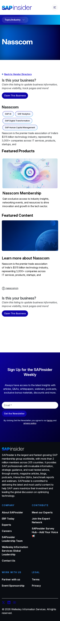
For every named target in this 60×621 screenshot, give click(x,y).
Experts (6, 524)
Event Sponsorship (13, 585)
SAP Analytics (24, 114)
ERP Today (8, 518)
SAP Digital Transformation (17, 121)
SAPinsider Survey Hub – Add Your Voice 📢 (45, 532)
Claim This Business (15, 95)
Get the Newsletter (14, 413)
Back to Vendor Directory (18, 74)
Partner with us (11, 579)
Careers (7, 531)
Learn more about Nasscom (25, 258)
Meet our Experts (42, 512)
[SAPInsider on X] (3, 603)
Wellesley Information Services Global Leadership (15, 550)
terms (50, 420)
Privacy (36, 585)
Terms (36, 579)
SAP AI (8, 114)
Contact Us (8, 560)
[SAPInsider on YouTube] (14, 603)
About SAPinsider (12, 512)
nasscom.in (11, 288)
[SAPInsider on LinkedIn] (8, 603)
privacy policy (30, 423)
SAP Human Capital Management (20, 127)
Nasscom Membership (21, 193)
